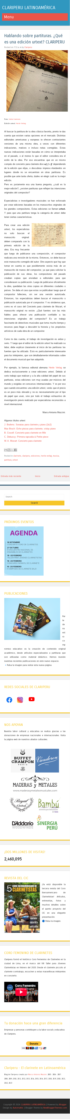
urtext (15, 460)
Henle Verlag (21, 123)
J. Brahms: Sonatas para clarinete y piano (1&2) (28, 424)
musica (56, 456)
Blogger (62, 1104)
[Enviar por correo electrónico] (5, 450)
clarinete (17, 456)
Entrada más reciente (11, 476)
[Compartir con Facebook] (15, 450)
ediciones (35, 456)
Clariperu (28, 47)
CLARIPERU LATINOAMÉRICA (28, 7)
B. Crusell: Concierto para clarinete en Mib (25, 432)
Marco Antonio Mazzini (37, 1075)
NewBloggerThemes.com (55, 1107)
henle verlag (46, 456)
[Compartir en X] (12, 450)
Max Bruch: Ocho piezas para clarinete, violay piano (30, 428)
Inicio (37, 476)
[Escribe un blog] (9, 450)
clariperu (26, 456)
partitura (8, 460)
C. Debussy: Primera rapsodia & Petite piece (26, 437)
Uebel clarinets (14, 119)
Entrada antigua (61, 476)
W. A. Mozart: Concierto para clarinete (23, 441)
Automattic (18, 1107)
